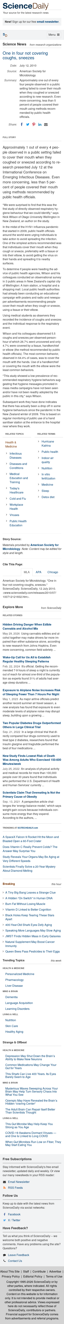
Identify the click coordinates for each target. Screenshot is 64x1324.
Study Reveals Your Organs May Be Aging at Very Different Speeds (31, 859)
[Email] (46, 124)
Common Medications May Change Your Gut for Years (30, 1066)
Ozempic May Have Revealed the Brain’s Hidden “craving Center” (31, 1102)
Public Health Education (18, 523)
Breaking (9, 884)
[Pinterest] (34, 124)
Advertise (55, 1271)
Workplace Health (16, 507)
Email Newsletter (19, 1182)
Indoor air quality (48, 460)
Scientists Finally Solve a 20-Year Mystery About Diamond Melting (29, 868)
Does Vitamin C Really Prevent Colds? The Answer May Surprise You (30, 849)
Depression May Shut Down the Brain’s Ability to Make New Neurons (30, 1057)
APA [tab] (38, 572)
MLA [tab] (27, 572)
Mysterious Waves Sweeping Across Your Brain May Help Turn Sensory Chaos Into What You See (31, 1091)
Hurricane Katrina (48, 443)
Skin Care (11, 1026)
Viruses (14, 515)
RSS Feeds (15, 1188)
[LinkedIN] (40, 124)
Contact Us (15, 1261)
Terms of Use (54, 1276)
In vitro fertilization (48, 476)
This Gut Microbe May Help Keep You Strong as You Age (29, 1125)
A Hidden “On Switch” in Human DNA (29, 898)
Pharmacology (14, 980)
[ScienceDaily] (26, 6)
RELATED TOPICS (14, 433)
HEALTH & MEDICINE (13, 968)
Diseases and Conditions (18, 466)
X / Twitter (14, 1220)
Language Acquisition (19, 1003)
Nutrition (47, 468)
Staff (26, 1271)
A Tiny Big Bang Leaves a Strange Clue (30, 892)
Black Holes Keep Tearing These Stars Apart (29, 917)
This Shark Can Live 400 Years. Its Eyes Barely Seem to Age (30, 1075)
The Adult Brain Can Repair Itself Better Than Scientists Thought (30, 1111)
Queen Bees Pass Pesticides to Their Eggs (32, 951)
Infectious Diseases (16, 455)
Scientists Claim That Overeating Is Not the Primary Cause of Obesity (31, 794)
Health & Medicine (11, 444)
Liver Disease (14, 986)
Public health (50, 452)
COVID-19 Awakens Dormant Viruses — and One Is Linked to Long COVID (30, 1134)
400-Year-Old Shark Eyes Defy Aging (28, 925)
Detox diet (48, 497)
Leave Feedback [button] (18, 1255)
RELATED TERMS (46, 433)
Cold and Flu (18, 498)
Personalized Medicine (19, 974)
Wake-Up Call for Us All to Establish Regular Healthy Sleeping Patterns (27, 659)
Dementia (11, 997)
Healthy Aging (14, 1032)
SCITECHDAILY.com (28, 827)
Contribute (39, 1271)
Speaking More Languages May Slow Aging (33, 930)
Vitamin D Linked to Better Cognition (28, 909)
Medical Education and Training (19, 478)
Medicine (47, 484)
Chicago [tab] (52, 572)
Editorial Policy (32, 1276)
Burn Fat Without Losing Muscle (25, 904)
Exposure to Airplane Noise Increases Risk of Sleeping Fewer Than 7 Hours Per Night (31, 692)
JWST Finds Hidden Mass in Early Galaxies (33, 936)
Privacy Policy (11, 1276)
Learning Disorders (17, 1009)
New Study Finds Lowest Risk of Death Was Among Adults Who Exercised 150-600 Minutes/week (32, 760)
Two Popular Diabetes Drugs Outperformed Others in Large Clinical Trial (32, 725)
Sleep (45, 491)
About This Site (10, 1271)
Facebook (14, 1214)
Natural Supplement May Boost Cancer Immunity (30, 944)
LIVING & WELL (10, 1014)
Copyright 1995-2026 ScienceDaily (28, 1282)
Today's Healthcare (16, 490)
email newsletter (48, 22)
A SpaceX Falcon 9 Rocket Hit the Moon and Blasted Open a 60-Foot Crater (31, 839)
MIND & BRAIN (10, 991)
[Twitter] (28, 124)
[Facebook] (22, 124)
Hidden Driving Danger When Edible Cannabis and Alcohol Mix (27, 626)
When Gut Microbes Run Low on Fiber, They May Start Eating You (33, 1143)
